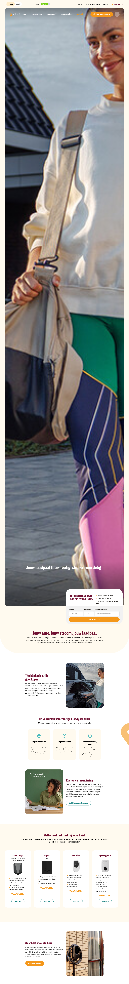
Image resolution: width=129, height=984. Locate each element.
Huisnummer (88, 609)
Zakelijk (18, 4)
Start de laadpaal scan (94, 619)
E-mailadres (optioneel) (101, 609)
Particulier (10, 4)
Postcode (72, 609)
